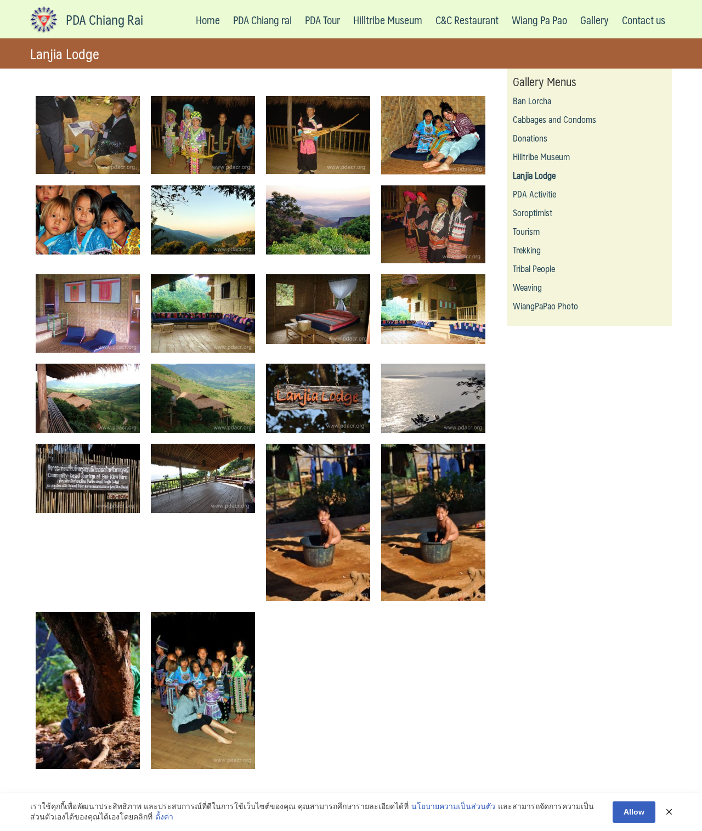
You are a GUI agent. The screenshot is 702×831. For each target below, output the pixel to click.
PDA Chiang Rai (104, 19)
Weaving (527, 287)
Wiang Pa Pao (539, 20)
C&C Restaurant (467, 20)
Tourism (526, 231)
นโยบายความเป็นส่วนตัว (453, 806)
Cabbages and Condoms (554, 119)
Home (208, 20)
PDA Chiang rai (262, 20)
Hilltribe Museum (387, 20)
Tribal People (534, 268)
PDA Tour (322, 20)
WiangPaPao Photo (545, 305)
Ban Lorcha (532, 100)
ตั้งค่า (164, 816)
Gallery (594, 20)
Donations (530, 138)
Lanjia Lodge (534, 175)
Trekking (527, 249)
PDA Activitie (534, 193)
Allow (634, 811)
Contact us (643, 20)
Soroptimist (532, 212)
